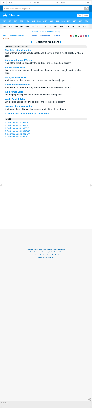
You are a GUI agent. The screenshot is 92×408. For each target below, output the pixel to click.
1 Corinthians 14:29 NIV (16, 122)
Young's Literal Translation (18, 106)
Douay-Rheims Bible (15, 77)
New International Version (18, 50)
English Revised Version (17, 85)
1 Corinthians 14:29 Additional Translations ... (28, 113)
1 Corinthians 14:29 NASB (17, 131)
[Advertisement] (46, 206)
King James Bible (14, 92)
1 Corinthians (12, 36)
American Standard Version (19, 60)
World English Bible (15, 99)
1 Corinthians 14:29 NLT (16, 125)
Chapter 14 (22, 36)
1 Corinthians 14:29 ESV (17, 128)
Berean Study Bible (15, 67)
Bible (4, 36)
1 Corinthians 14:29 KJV (16, 137)
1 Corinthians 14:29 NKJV (17, 134)
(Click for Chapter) (20, 46)
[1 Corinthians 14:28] (3, 191)
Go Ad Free (4, 402)
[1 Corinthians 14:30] (89, 191)
